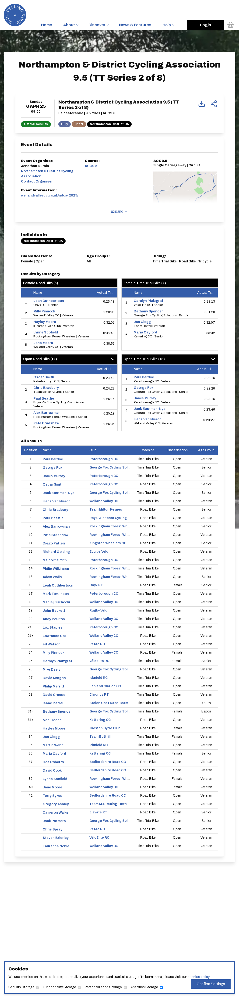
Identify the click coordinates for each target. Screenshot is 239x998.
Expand (117, 211)
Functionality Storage (59, 987)
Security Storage (21, 987)
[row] (69, 303)
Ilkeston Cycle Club (104, 728)
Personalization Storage (103, 987)
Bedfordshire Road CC (107, 762)
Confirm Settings (211, 984)
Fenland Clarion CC (105, 686)
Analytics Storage (144, 987)
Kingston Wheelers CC (107, 543)
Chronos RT (99, 694)
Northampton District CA (109, 124)
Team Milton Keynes (105, 509)
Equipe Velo (98, 551)
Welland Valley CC (103, 501)
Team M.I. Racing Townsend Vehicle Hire (122, 804)
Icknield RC (98, 678)
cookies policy (198, 977)
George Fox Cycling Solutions (113, 467)
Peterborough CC (103, 459)
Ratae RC (97, 644)
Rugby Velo (98, 610)
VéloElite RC (99, 661)
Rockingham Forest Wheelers (113, 526)
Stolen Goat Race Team (108, 703)
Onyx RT (96, 585)
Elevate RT (98, 812)
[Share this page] (214, 104)
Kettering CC (100, 720)
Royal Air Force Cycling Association (118, 518)
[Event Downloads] (201, 104)
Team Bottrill (100, 736)
